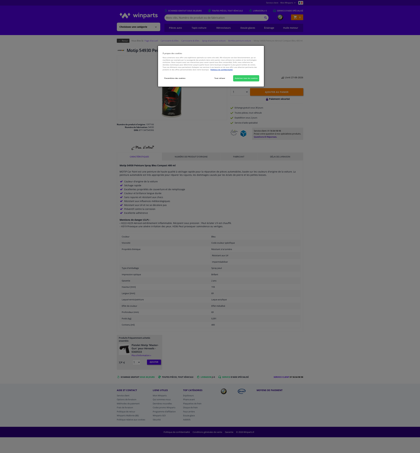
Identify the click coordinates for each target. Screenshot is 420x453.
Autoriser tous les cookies (246, 78)
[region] (211, 66)
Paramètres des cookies (174, 78)
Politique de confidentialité (221, 69)
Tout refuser (219, 78)
